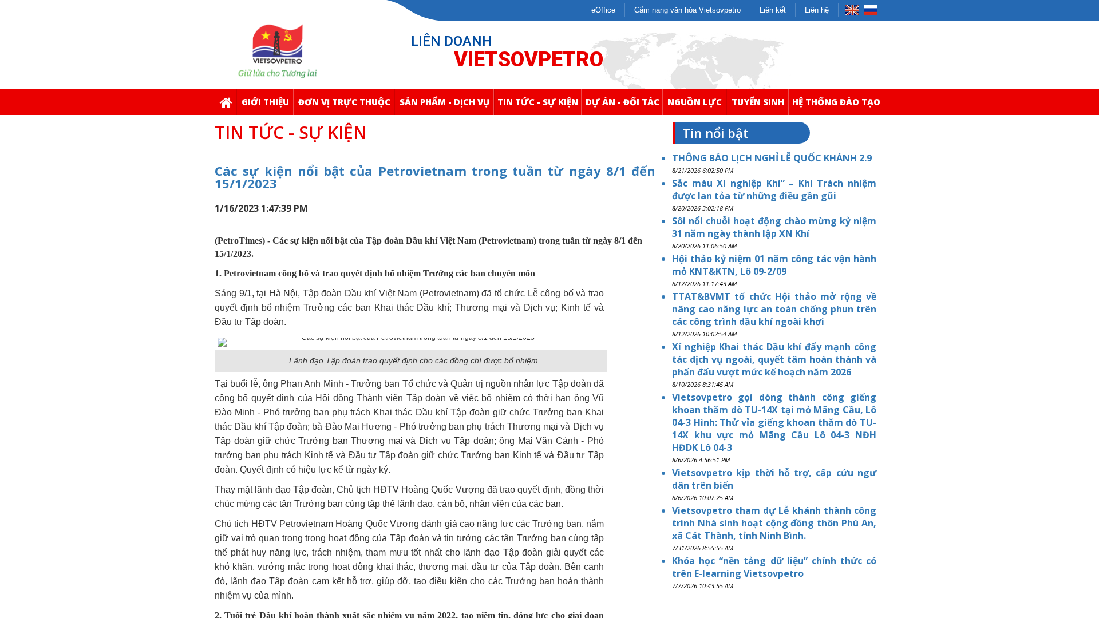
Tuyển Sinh (758, 102)
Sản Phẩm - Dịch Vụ (444, 102)
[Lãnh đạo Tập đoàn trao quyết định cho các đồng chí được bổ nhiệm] (413, 342)
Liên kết (773, 10)
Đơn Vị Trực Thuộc (344, 102)
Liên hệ (817, 10)
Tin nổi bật (715, 132)
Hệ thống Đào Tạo (836, 102)
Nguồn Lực (694, 102)
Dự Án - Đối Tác (622, 102)
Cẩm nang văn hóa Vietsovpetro (687, 10)
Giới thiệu (265, 102)
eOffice (603, 10)
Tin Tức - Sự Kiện (537, 102)
